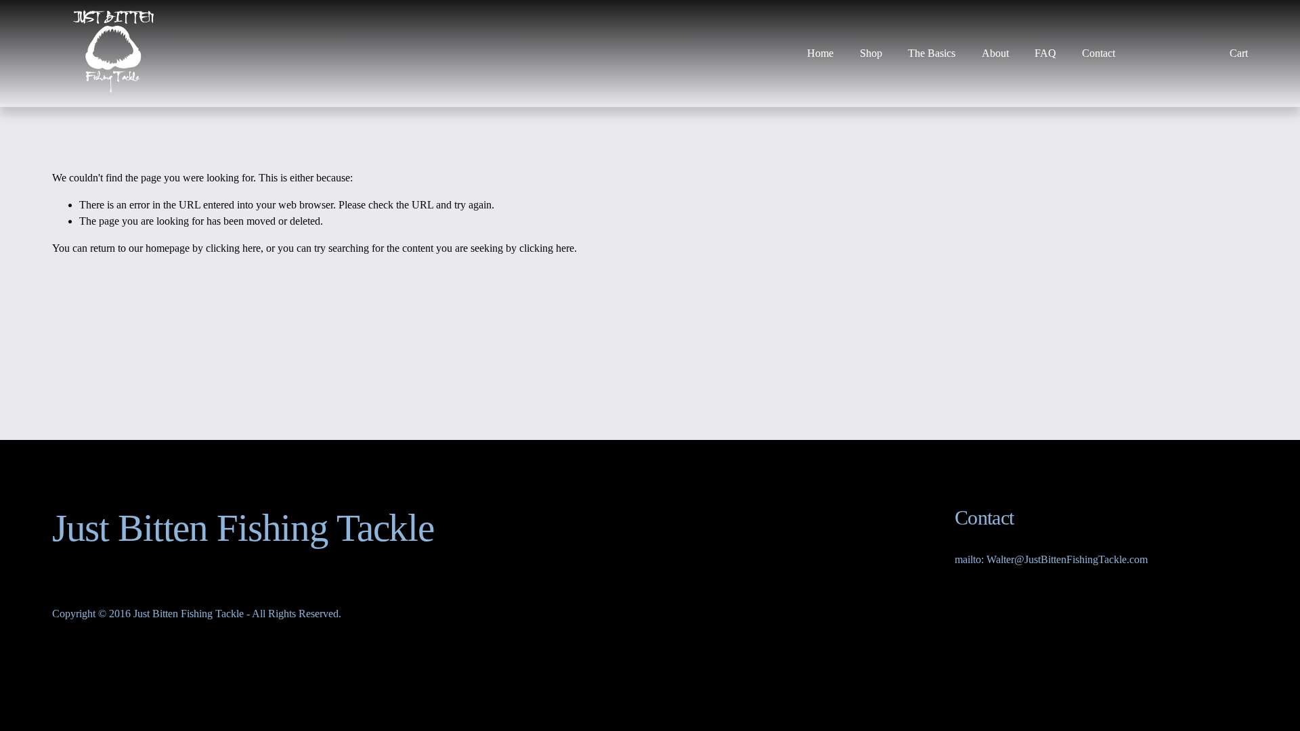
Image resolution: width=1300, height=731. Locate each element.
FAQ (1045, 53)
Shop (871, 53)
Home (820, 53)
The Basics (931, 53)
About (995, 53)
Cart (1239, 53)
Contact (1098, 53)
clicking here (233, 248)
